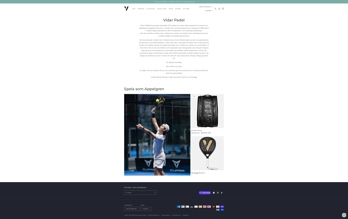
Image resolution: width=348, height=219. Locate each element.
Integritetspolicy (165, 215)
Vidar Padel (132, 215)
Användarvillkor (176, 215)
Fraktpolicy (186, 215)
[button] (216, 9)
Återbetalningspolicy (154, 215)
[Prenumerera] (155, 192)
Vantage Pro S (197, 173)
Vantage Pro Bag (196, 130)
